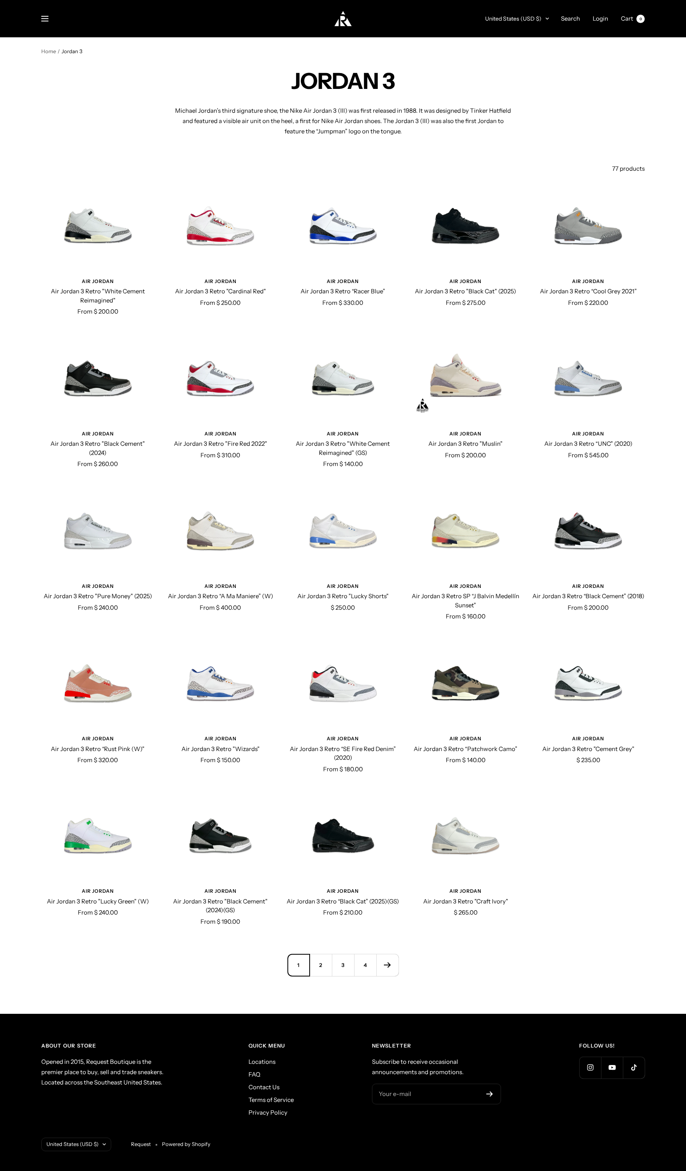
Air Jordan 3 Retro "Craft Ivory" (465, 901)
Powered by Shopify (186, 1144)
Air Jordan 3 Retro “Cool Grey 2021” (588, 291)
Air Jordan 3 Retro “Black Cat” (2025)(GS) (343, 901)
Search (570, 18)
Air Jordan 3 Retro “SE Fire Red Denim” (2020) (343, 753)
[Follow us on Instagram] (590, 1068)
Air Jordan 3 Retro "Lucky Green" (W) (98, 901)
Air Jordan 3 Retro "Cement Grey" (588, 749)
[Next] (387, 965)
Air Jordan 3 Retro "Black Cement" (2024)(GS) (220, 906)
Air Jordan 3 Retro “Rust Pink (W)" (98, 749)
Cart (631, 18)
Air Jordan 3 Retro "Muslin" (465, 443)
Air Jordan (98, 281)
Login (600, 18)
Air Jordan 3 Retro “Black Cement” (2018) (588, 596)
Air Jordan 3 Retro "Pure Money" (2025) (98, 596)
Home (48, 51)
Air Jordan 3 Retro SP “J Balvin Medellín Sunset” (465, 600)
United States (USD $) (513, 18)
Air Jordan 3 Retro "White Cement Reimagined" (98, 295)
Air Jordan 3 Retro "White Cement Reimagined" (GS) (343, 448)
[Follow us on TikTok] (634, 1068)
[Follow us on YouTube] (612, 1068)
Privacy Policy (268, 1112)
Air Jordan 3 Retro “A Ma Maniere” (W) (220, 596)
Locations (262, 1061)
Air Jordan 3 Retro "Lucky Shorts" (343, 596)
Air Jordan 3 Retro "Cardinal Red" (220, 291)
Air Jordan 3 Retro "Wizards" (220, 749)
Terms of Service (271, 1100)
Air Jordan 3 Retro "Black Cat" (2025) (465, 291)
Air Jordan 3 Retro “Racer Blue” (343, 291)
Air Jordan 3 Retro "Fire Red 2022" (220, 443)
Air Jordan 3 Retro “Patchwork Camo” (465, 749)
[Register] (489, 1094)
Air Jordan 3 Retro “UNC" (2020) (588, 443)
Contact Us (264, 1087)
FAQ (254, 1074)
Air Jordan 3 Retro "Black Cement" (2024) (97, 448)
